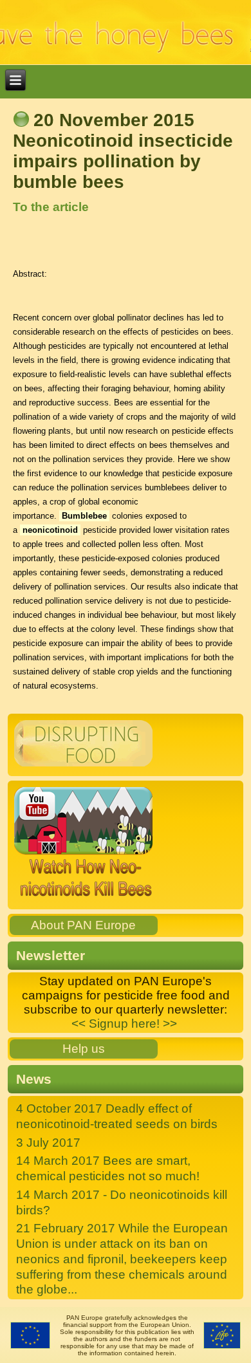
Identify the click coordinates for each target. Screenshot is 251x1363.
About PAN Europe (83, 925)
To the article (51, 207)
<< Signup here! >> (124, 1023)
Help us (83, 1048)
